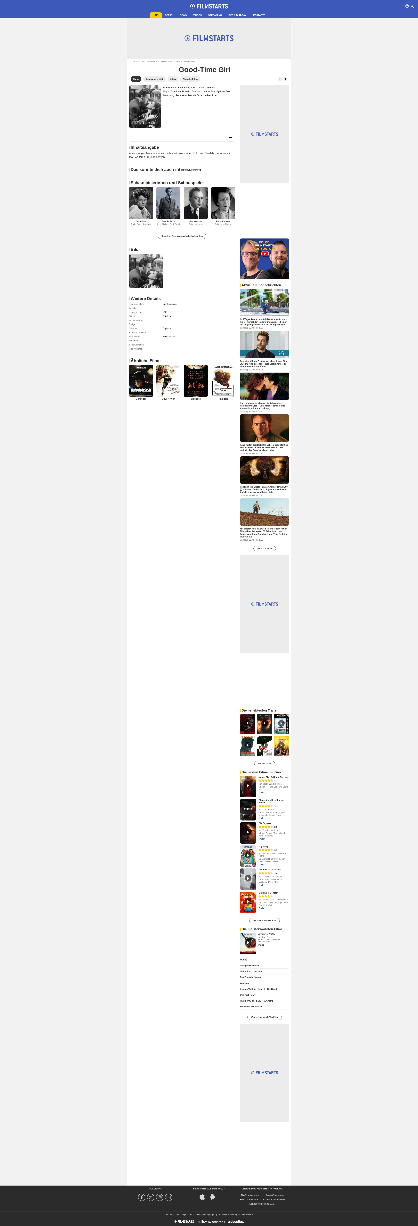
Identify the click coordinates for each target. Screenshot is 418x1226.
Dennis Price (195, 95)
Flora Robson (223, 221)
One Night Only (248, 995)
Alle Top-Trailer (265, 764)
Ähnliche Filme (146, 360)
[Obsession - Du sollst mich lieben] (248, 809)
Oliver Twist (168, 398)
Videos (197, 15)
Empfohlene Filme (150, 61)
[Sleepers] (196, 381)
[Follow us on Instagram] (160, 1197)
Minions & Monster (268, 893)
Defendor (141, 398)
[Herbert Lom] (196, 203)
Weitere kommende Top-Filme (264, 1017)
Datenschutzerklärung (227, 1215)
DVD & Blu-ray (237, 15)
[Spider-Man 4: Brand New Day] (248, 786)
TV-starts (259, 15)
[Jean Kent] (141, 203)
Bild (135, 249)
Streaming (215, 15)
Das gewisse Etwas (249, 965)
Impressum (187, 1215)
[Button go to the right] (285, 79)
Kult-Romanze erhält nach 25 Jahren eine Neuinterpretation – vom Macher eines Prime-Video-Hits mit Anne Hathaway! (263, 406)
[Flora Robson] (223, 203)
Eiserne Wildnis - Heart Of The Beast (258, 989)
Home (133, 61)
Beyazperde (246, 1199)
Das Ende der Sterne (250, 977)
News (183, 15)
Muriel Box (209, 91)
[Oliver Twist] (168, 381)
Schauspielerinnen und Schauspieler (167, 182)
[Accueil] (209, 6)
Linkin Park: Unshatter (251, 971)
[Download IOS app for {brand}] (204, 1196)
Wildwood (245, 983)
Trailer (262, 792)
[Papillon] (223, 381)
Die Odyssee (265, 823)
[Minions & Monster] (248, 902)
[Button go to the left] (280, 79)
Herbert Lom (210, 95)
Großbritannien (170, 304)
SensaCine (271, 1195)
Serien (169, 15)
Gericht (211, 87)
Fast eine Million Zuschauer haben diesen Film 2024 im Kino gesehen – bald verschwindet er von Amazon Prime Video (264, 364)
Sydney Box (223, 91)
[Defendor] (141, 381)
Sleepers (196, 398)
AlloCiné (245, 1195)
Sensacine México (259, 1203)
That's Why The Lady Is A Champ (256, 1001)
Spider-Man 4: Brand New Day (274, 777)
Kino (156, 15)
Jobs (177, 1215)
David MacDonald (180, 91)
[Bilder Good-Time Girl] (146, 271)
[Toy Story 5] (248, 856)
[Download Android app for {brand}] (214, 1196)
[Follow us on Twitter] (151, 1197)
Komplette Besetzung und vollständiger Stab (182, 236)
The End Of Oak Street (270, 869)
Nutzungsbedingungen (205, 1215)
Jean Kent (181, 95)
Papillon (223, 398)
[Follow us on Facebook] (142, 1197)
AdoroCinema (270, 1199)
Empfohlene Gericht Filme (170, 61)
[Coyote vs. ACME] (248, 943)
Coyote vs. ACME (266, 934)
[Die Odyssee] (248, 833)
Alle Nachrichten (264, 548)
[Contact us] (169, 1197)
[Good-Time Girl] (145, 106)
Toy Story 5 (264, 846)
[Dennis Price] (168, 203)
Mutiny (243, 959)
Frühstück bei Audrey (251, 1006)
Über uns (168, 1215)
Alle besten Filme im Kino (264, 921)
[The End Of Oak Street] (248, 879)
